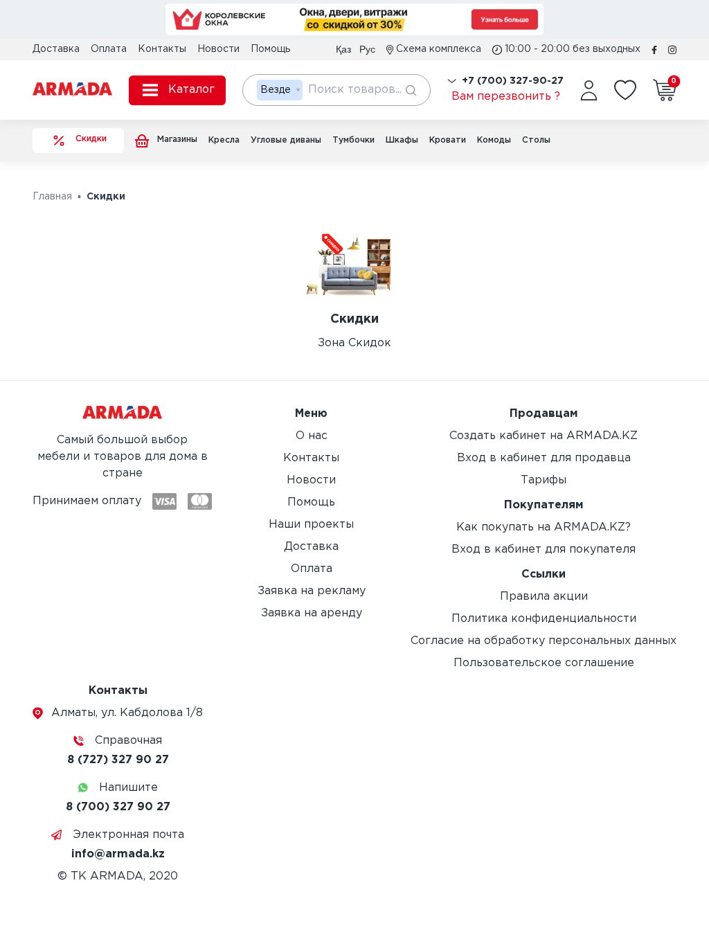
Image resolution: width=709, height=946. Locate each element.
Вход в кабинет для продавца (544, 458)
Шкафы (402, 140)
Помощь (270, 49)
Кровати (447, 140)
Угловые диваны (286, 140)
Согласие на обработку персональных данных (543, 641)
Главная (52, 197)
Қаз (343, 49)
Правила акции (544, 596)
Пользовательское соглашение (544, 663)
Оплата (109, 49)
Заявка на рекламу (312, 591)
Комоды (494, 140)
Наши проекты (311, 524)
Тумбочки (353, 140)
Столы (536, 140)
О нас (311, 436)
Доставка (56, 49)
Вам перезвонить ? (505, 96)
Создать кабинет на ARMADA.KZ (543, 436)
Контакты (162, 49)
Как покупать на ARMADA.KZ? (543, 527)
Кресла (224, 140)
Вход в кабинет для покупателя (543, 549)
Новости (218, 49)
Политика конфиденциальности (543, 619)
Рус (367, 49)
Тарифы (543, 480)
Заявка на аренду (311, 613)
